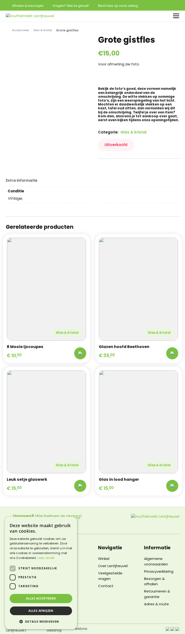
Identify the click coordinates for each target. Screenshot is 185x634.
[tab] (21, 180)
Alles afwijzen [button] (40, 611)
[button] (41, 621)
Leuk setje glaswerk (27, 479)
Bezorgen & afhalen (154, 581)
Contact (105, 585)
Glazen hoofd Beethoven (124, 346)
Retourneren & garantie (157, 594)
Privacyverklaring (158, 571)
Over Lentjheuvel (113, 565)
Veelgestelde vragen (110, 576)
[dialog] (41, 573)
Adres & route (156, 603)
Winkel (103, 558)
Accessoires (20, 30)
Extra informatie (21, 181)
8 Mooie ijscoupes (25, 346)
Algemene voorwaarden (156, 561)
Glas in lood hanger (119, 479)
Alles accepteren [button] (41, 598)
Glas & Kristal (42, 30)
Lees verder (46, 558)
